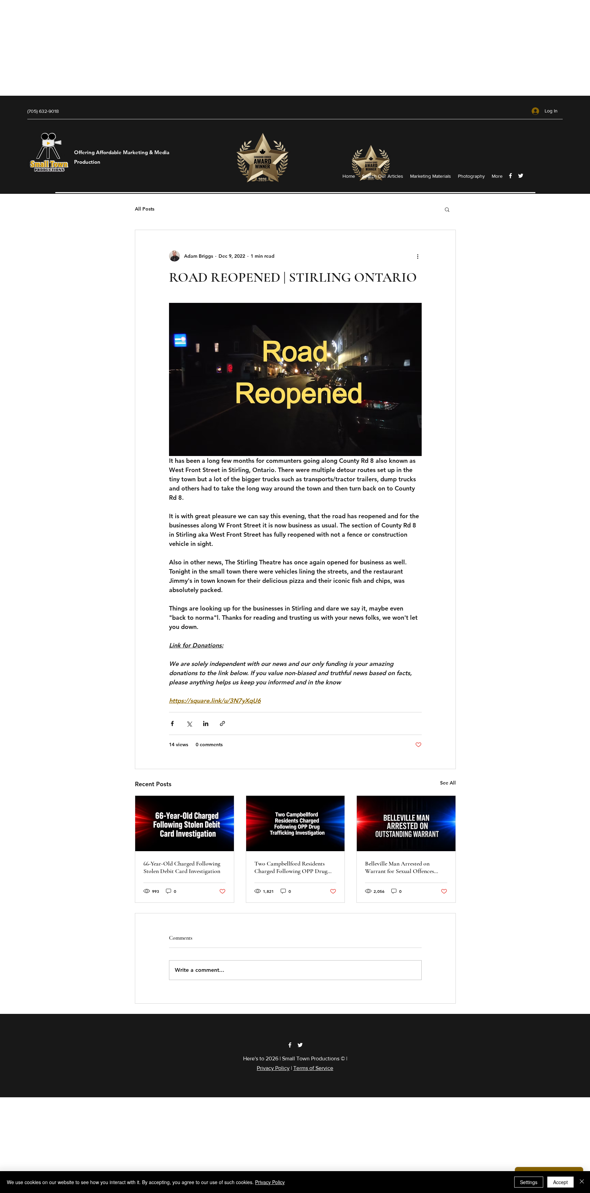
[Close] (582, 1182)
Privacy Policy (273, 1068)
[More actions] (417, 256)
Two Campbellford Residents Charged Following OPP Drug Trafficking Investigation (290, 867)
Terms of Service (313, 1068)
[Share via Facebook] (172, 723)
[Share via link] (222, 723)
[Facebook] (510, 175)
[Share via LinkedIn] (205, 723)
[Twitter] (520, 175)
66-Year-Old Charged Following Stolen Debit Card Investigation (181, 867)
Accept (560, 1182)
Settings (528, 1182)
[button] (447, 209)
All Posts (144, 209)
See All (448, 783)
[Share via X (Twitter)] (189, 723)
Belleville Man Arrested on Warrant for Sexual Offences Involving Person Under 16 (399, 867)
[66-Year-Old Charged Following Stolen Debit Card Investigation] (184, 823)
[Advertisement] (205, 48)
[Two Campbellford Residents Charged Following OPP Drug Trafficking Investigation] (295, 823)
